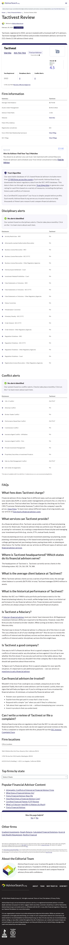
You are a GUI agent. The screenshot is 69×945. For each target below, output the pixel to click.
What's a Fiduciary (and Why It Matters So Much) (25, 804)
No (37, 818)
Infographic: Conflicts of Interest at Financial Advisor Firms (30, 790)
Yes (32, 818)
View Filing (52, 133)
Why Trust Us (52, 886)
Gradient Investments (10, 832)
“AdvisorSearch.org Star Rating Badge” (11, 849)
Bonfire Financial (30, 835)
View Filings (53, 138)
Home (3, 12)
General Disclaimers (10, 909)
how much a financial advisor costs (27, 511)
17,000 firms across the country (20, 179)
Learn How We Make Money (58, 9)
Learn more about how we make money (14, 924)
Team (42, 886)
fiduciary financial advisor (13, 617)
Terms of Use (38, 898)
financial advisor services (12, 548)
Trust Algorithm (42, 185)
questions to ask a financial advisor (16, 671)
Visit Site (7, 53)
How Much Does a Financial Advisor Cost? (23, 799)
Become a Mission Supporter (22, 84)
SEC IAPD (24, 845)
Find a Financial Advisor (15, 12)
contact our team (45, 845)
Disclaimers (46, 898)
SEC (27, 846)
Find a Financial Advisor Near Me (19, 796)
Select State (8, 777)
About (35, 886)
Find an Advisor (35, 52)
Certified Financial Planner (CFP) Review (22, 801)
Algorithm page (49, 852)
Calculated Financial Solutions (45, 832)
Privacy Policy (55, 898)
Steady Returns (26, 832)
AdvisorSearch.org (11, 3)
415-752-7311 (20, 53)
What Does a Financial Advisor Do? (20, 793)
